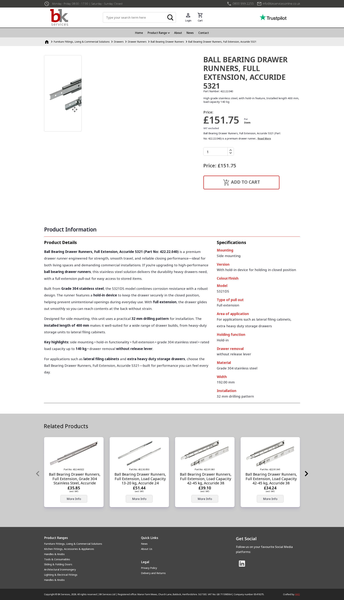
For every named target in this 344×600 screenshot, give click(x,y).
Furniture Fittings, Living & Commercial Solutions (82, 41)
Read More (264, 138)
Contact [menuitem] (203, 33)
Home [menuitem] (139, 33)
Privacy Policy (149, 568)
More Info (74, 499)
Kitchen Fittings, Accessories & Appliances (69, 549)
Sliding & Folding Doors (58, 564)
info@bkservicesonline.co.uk (281, 3)
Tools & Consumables (57, 559)
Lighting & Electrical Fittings (60, 574)
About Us (146, 549)
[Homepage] (47, 41)
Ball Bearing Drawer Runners (167, 41)
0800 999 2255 (243, 3)
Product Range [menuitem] (157, 33)
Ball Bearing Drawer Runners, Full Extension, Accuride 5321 (222, 41)
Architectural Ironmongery (60, 569)
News (144, 543)
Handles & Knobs (54, 554)
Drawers (119, 41)
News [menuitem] (190, 33)
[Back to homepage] (76, 17)
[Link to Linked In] (242, 564)
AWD (297, 594)
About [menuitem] (178, 33)
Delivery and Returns (153, 573)
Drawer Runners (137, 41)
